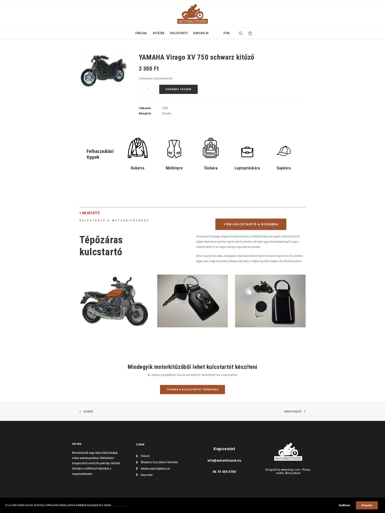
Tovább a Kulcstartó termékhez (192, 389)
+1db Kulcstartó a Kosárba (251, 224)
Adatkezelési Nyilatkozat (155, 468)
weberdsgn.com (290, 469)
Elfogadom (366, 505)
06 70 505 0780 (224, 472)
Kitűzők (158, 33)
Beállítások (344, 505)
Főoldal (141, 33)
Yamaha (166, 113)
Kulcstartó (179, 33)
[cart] (249, 33)
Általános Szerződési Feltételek (159, 462)
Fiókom (145, 456)
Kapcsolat (201, 33)
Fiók (227, 33)
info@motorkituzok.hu (224, 460)
